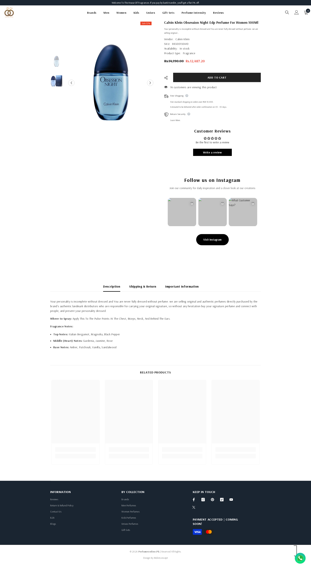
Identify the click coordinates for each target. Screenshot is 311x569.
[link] (75, 449)
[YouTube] (231, 499)
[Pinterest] (212, 499)
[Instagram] (203, 499)
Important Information (182, 286)
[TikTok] (221, 499)
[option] (110, 83)
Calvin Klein (182, 39)
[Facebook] (193, 499)
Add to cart (217, 77)
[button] (71, 83)
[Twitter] (193, 507)
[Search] (287, 12)
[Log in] (296, 12)
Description (111, 286)
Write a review (212, 152)
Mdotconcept (161, 557)
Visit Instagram (212, 239)
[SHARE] (167, 77)
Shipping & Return (142, 286)
